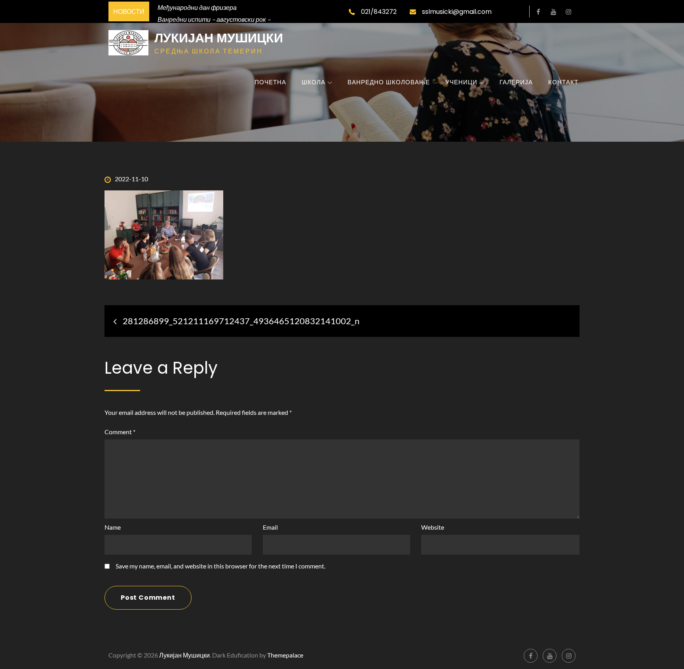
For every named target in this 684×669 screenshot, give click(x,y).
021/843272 (379, 11)
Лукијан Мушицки (218, 38)
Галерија (516, 82)
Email (270, 527)
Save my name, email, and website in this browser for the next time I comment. (220, 566)
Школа (313, 82)
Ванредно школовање (389, 82)
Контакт (563, 82)
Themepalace (285, 655)
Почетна (270, 82)
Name (112, 527)
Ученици (461, 82)
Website (432, 527)
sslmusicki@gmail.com (457, 11)
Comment (119, 431)
